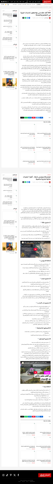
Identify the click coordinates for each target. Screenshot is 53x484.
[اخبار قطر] (46, 1)
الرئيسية (38, 1)
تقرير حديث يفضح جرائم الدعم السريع (44, 161)
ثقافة (20, 1)
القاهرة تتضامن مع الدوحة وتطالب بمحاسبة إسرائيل (29, 162)
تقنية (23, 1)
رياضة (17, 1)
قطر (35, 1)
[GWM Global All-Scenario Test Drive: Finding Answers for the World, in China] (15, 15)
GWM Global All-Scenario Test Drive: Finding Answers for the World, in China (7, 15)
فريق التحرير (46, 17)
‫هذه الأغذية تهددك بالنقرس (7, 26)
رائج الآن (38, 4)
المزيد (12, 1)
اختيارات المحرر (24, 4)
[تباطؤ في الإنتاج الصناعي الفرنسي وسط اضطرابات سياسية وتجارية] (43, 441)
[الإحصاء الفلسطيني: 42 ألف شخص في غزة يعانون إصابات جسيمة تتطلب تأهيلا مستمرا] (15, 39)
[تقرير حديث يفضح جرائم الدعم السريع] (43, 156)
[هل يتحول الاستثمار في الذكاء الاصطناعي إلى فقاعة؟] (43, 427)
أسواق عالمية (15, 4)
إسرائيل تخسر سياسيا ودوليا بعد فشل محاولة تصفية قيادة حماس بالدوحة (27, 148)
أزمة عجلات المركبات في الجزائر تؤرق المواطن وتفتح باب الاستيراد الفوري (28, 461)
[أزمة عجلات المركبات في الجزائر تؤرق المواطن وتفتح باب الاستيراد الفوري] (27, 455)
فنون (15, 1)
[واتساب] (25, 18)
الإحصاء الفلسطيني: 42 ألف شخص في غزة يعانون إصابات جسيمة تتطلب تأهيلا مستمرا (7, 38)
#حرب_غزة (33, 4)
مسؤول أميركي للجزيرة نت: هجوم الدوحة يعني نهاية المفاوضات (43, 148)
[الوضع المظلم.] (8, 1)
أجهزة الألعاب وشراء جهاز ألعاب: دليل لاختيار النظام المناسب (8, 21)
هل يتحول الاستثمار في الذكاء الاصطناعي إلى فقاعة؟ (45, 433)
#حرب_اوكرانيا (29, 4)
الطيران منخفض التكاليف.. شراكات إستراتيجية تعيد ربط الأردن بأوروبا (28, 433)
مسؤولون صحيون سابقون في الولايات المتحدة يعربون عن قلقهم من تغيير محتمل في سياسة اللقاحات (8, 73)
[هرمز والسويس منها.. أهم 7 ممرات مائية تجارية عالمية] (35, 195)
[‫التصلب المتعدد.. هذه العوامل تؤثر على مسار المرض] (15, 32)
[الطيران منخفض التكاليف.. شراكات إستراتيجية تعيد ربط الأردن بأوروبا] (27, 427)
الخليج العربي (19, 4)
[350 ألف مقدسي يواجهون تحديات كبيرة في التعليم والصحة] (35, 31)
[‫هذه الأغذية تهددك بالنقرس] (15, 27)
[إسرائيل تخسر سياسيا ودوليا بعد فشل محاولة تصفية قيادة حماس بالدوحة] (27, 142)
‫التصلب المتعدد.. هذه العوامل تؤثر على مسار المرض (8, 32)
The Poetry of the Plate (10, 87)
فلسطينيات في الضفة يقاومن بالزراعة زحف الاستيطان (28, 447)
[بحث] (3, 4)
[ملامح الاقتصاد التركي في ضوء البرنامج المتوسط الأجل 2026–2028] (43, 455)
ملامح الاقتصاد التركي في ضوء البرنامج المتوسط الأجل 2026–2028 (44, 461)
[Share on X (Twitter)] (27, 18)
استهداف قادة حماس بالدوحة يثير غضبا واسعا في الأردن (27, 134)
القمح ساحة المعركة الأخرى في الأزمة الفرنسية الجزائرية (44, 134)
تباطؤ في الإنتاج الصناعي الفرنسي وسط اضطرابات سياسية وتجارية (43, 447)
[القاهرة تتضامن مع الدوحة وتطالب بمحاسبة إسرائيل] (27, 156)
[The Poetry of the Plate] (9, 82)
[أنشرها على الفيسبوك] (29, 18)
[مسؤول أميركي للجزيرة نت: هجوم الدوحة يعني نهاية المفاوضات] (43, 142)
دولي (33, 1)
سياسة (30, 1)
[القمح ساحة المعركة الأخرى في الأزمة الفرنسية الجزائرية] (43, 128)
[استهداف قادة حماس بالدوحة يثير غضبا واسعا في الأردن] (27, 128)
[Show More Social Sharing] (21, 18)
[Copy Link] (23, 18)
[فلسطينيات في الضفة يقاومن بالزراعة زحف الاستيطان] (27, 441)
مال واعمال (26, 2)
